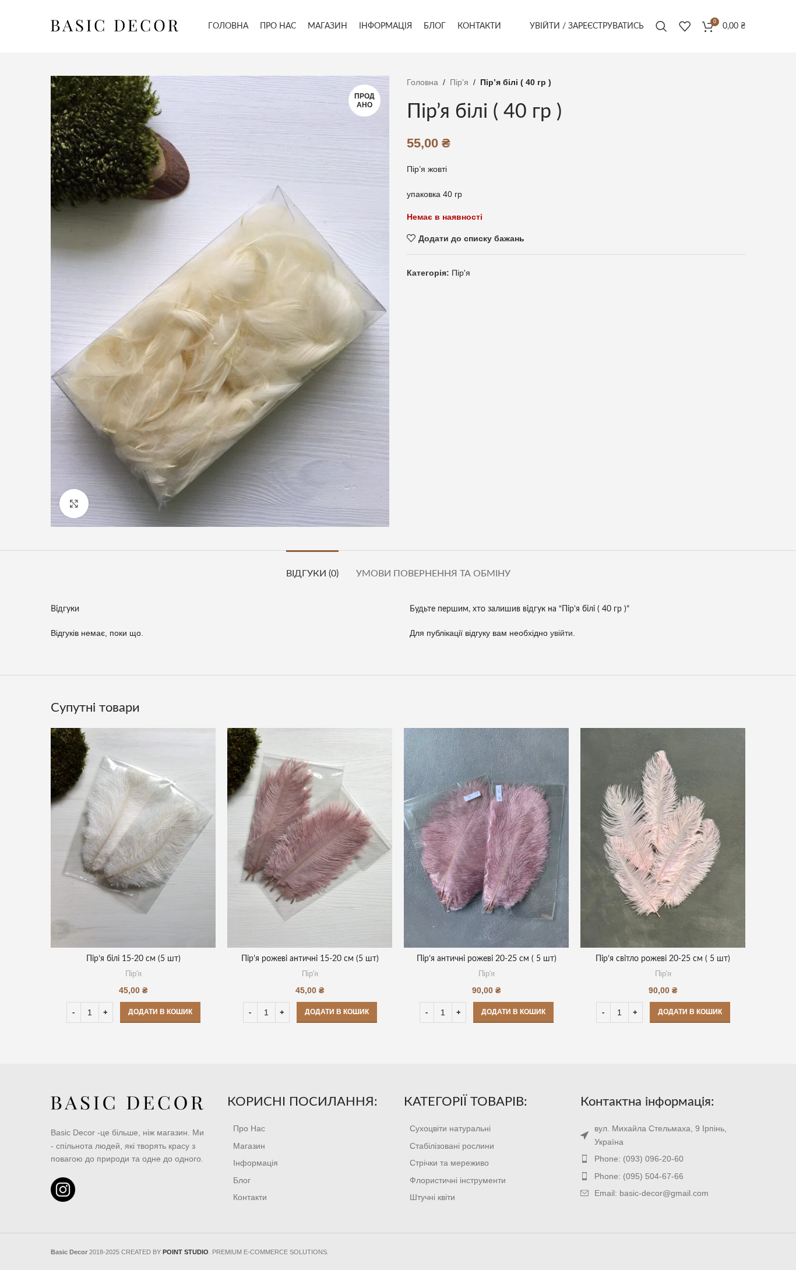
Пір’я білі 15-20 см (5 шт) (133, 959)
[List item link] (309, 1128)
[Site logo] (115, 25)
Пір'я (459, 82)
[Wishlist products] (684, 26)
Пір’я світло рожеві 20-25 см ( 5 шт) (663, 959)
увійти (561, 633)
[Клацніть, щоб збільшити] (74, 503)
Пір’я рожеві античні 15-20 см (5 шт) (310, 959)
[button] (160, 1012)
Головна (422, 82)
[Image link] (127, 1102)
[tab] (312, 568)
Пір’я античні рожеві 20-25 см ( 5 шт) (487, 959)
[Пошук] (661, 26)
